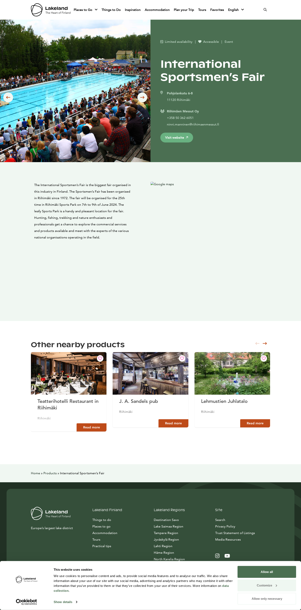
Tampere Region (166, 533)
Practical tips (101, 546)
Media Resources (242, 539)
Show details (63, 602)
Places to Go (83, 10)
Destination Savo (166, 520)
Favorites (217, 10)
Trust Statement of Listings (235, 533)
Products (50, 473)
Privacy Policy (225, 526)
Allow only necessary (267, 598)
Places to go (101, 526)
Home (35, 473)
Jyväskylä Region (166, 539)
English (234, 10)
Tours (202, 10)
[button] (8, 97)
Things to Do (111, 10)
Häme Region (164, 553)
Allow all (267, 572)
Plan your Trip (184, 10)
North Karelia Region (169, 559)
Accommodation (157, 10)
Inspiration (133, 10)
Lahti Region (163, 546)
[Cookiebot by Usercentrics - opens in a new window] (26, 602)
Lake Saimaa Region (168, 526)
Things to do (101, 520)
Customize (264, 585)
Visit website (174, 137)
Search (220, 520)
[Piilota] (96, 9)
